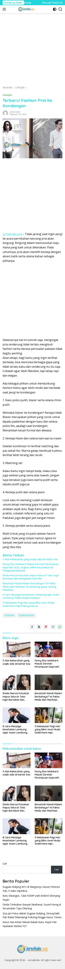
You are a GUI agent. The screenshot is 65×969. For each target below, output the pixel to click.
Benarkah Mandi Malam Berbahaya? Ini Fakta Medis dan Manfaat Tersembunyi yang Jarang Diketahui (29, 586)
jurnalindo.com (12, 234)
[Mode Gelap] (55, 9)
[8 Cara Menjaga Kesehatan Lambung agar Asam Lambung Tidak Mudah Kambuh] (17, 715)
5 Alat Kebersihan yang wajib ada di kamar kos (30, 559)
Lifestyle (7, 95)
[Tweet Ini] (39, 626)
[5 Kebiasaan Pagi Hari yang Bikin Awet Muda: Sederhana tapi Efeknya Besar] (49, 715)
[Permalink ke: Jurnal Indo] (5, 112)
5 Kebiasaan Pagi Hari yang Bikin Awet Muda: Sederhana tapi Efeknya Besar (29, 604)
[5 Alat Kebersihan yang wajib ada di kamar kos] (17, 649)
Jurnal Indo (15, 111)
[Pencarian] (60, 9)
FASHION (9, 615)
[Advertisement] (32, 50)
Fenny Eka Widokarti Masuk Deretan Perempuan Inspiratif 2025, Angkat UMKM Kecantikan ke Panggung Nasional (31, 567)
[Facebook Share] (32, 626)
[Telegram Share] (52, 626)
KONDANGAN (26, 615)
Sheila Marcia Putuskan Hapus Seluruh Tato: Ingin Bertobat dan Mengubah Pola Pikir (31, 577)
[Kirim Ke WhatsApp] (59, 626)
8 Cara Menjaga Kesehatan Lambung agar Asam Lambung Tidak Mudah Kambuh (31, 596)
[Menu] (5, 9)
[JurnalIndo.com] (26, 9)
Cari (5, 863)
